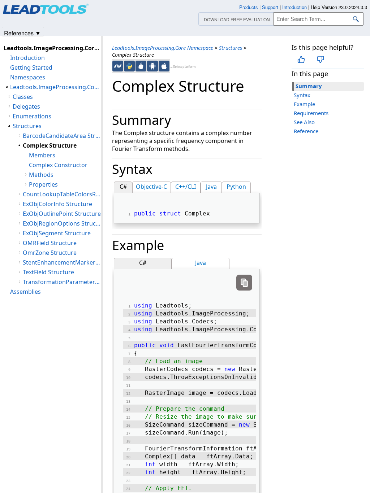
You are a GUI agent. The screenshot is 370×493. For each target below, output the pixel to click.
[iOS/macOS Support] (164, 66)
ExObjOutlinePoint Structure (62, 214)
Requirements (311, 113)
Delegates (26, 106)
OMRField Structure (50, 243)
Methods (41, 175)
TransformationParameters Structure (62, 282)
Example (304, 104)
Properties (43, 184)
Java (211, 187)
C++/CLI (185, 187)
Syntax (302, 95)
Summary (309, 86)
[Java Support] (140, 66)
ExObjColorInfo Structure (57, 204)
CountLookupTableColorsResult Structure (62, 194)
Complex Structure (50, 145)
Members (42, 155)
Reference (306, 131)
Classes (23, 97)
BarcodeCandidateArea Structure (62, 136)
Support (270, 7)
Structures (230, 47)
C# (123, 187)
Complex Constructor (58, 165)
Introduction (27, 58)
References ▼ (22, 32)
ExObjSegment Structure (57, 233)
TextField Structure (48, 272)
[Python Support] (129, 66)
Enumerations (32, 116)
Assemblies (25, 292)
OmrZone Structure (50, 253)
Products (248, 7)
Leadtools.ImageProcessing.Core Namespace (162, 47)
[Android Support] (152, 66)
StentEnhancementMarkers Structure (62, 262)
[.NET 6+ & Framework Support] (117, 66)
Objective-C (151, 187)
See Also (304, 122)
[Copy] (244, 283)
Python (236, 187)
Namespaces (27, 77)
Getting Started (31, 67)
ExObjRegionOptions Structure (62, 223)
